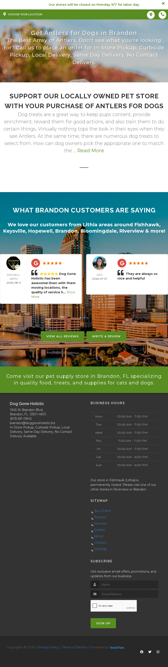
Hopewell (40, 231)
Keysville (14, 231)
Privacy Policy (48, 647)
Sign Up (103, 623)
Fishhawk (146, 225)
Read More (90, 151)
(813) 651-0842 (21, 419)
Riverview (131, 231)
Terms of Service (74, 647)
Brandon (66, 231)
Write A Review (106, 336)
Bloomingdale (98, 231)
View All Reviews (62, 336)
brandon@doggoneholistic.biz (32, 423)
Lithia (90, 225)
